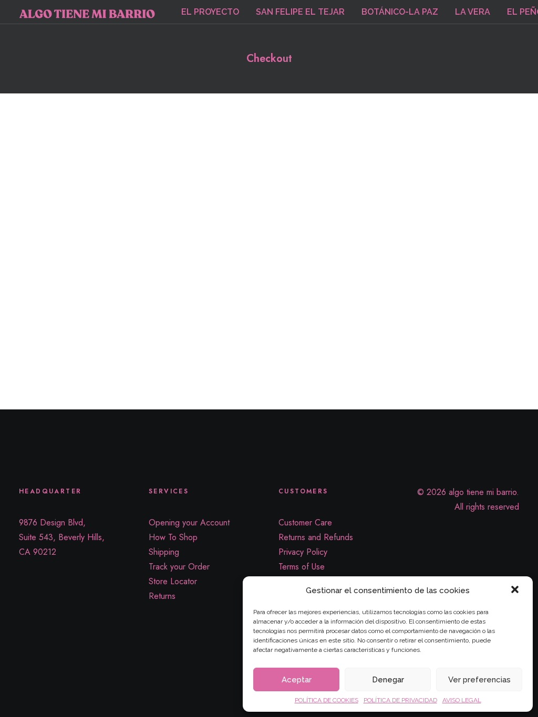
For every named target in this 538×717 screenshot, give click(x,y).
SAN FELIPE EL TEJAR (300, 12)
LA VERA (472, 12)
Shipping (164, 552)
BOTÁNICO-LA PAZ (399, 12)
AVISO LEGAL (461, 700)
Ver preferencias (479, 679)
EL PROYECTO (210, 12)
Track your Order (179, 567)
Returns (162, 596)
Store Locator (173, 581)
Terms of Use (301, 567)
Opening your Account (189, 522)
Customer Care (305, 522)
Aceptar (297, 679)
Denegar (388, 679)
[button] (516, 590)
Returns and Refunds (315, 537)
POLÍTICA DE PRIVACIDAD (400, 700)
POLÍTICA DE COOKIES (326, 700)
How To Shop (173, 537)
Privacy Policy (302, 552)
